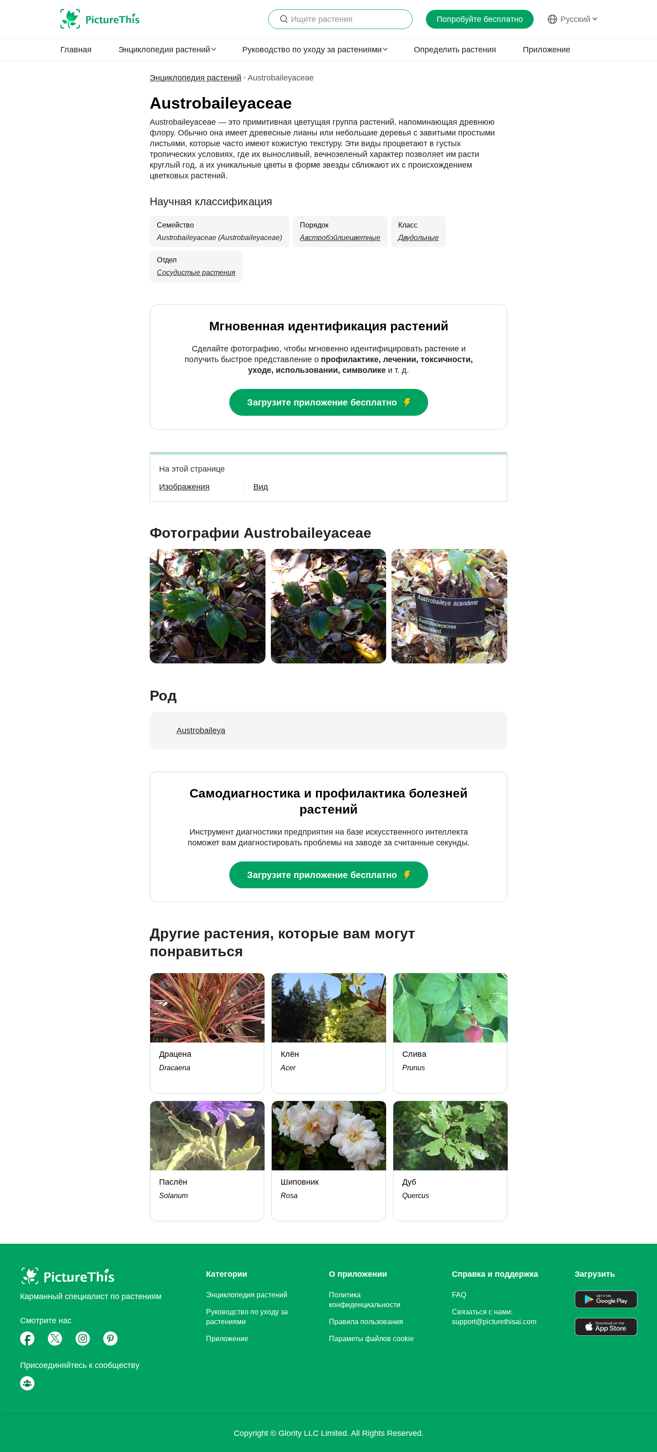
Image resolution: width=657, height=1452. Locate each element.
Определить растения (455, 49)
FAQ (459, 1295)
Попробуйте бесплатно (480, 19)
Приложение (546, 49)
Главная (76, 49)
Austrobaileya (201, 730)
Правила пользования (366, 1321)
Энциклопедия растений (195, 78)
